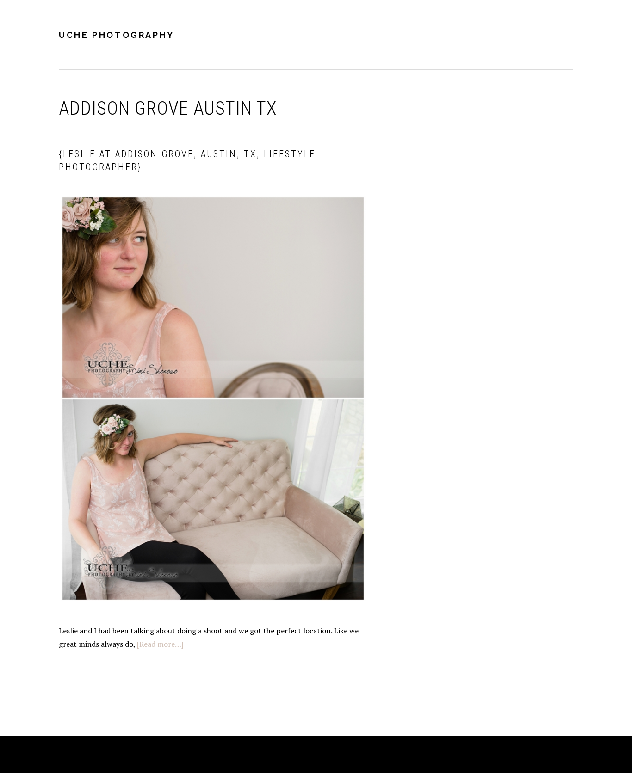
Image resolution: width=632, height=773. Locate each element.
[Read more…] (160, 644)
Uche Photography (116, 35)
